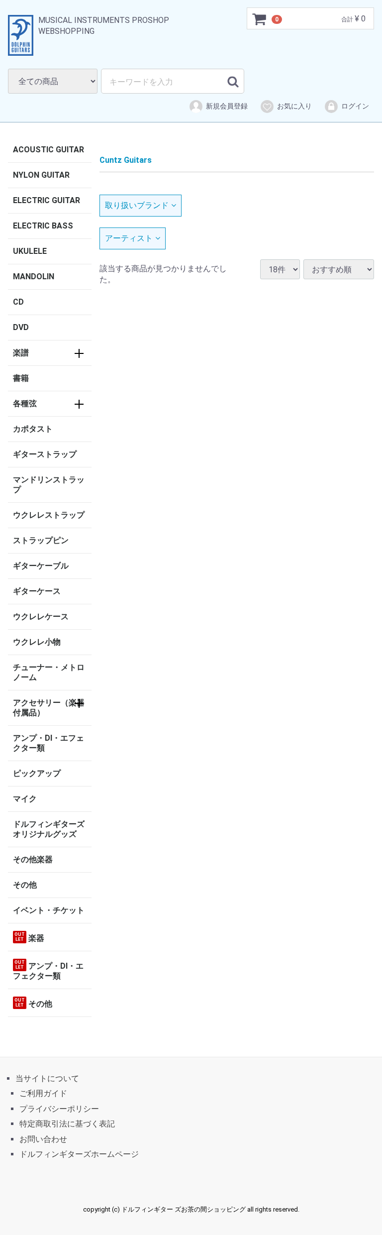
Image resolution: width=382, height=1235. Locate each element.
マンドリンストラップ (49, 484)
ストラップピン (41, 540)
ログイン (355, 106)
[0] (259, 19)
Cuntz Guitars (125, 160)
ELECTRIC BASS (43, 225)
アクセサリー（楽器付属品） (49, 707)
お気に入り (294, 106)
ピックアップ (37, 773)
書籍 (21, 378)
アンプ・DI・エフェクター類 (48, 743)
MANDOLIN (33, 276)
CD (18, 302)
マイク (25, 798)
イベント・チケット (49, 910)
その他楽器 (33, 859)
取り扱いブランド (137, 205)
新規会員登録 (227, 106)
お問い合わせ (43, 1139)
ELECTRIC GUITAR (46, 200)
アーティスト (129, 237)
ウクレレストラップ (49, 515)
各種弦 (25, 403)
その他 (25, 885)
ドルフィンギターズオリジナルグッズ (49, 829)
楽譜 (21, 352)
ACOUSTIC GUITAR (48, 149)
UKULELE (30, 251)
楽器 (29, 937)
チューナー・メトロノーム (49, 672)
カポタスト (33, 429)
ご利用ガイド (43, 1094)
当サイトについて (47, 1078)
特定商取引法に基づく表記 (67, 1123)
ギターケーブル (41, 565)
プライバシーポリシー (59, 1109)
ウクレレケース (41, 616)
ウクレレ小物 (37, 642)
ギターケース (37, 591)
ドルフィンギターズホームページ (79, 1154)
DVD (21, 327)
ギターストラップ (45, 454)
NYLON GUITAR (41, 175)
